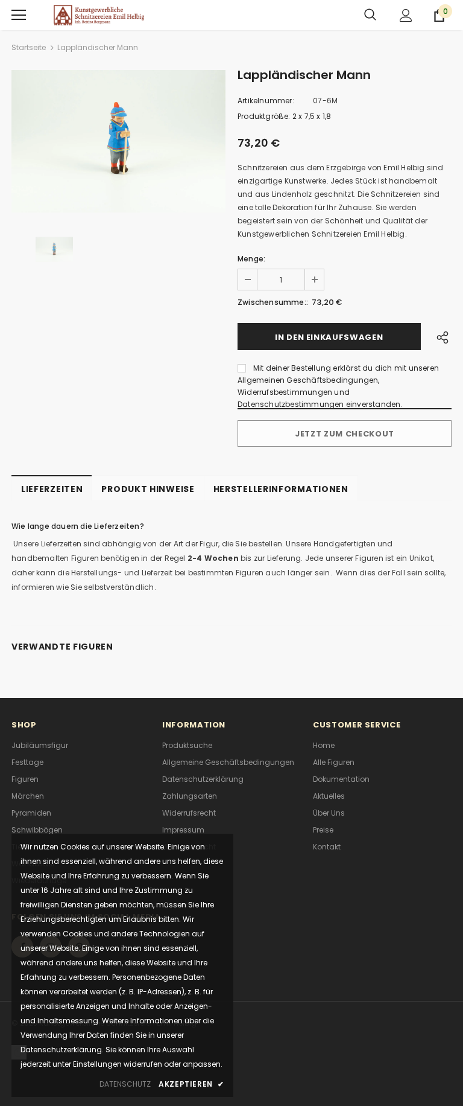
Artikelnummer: (266, 100)
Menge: (251, 259)
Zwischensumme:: (273, 302)
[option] (118, 141)
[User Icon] (406, 15)
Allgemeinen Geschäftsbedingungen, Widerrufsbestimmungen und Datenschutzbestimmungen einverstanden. (320, 392)
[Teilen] (440, 336)
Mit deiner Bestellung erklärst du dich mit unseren (346, 368)
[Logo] (99, 15)
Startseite (28, 47)
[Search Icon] (370, 15)
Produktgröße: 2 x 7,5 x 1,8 (284, 116)
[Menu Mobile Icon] (18, 15)
